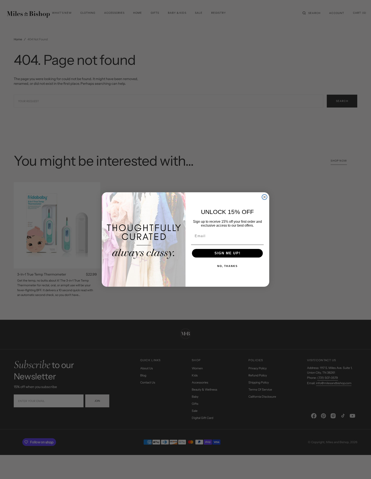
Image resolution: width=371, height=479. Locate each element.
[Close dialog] (264, 197)
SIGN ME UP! (227, 253)
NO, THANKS (227, 266)
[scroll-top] (361, 469)
